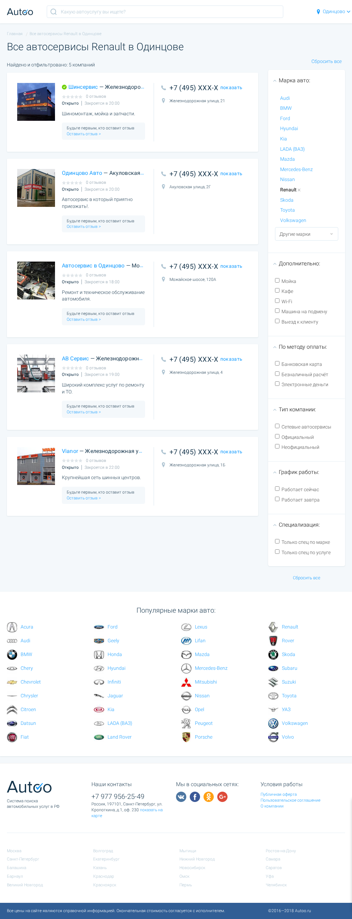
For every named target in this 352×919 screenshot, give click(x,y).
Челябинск (276, 885)
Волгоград (103, 850)
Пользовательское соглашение (290, 800)
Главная (15, 33)
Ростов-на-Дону (281, 850)
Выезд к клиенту (300, 322)
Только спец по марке (306, 542)
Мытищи (187, 850)
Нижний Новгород (197, 859)
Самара (273, 859)
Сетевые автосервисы (306, 427)
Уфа (270, 876)
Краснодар (103, 876)
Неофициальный (300, 447)
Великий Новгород (25, 885)
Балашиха (16, 867)
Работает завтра (301, 500)
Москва (14, 850)
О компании (272, 806)
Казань (100, 867)
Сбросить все (326, 61)
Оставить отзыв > (84, 133)
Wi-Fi (287, 301)
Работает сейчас (300, 489)
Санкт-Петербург (23, 859)
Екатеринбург (106, 859)
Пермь (185, 885)
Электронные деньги (305, 384)
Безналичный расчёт (305, 374)
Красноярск (104, 885)
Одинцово (334, 11)
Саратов (274, 867)
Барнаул (15, 876)
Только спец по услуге (306, 552)
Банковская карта (302, 364)
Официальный (298, 437)
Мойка (289, 281)
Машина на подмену (304, 311)
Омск (184, 876)
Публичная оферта (279, 794)
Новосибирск (192, 867)
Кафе (287, 291)
